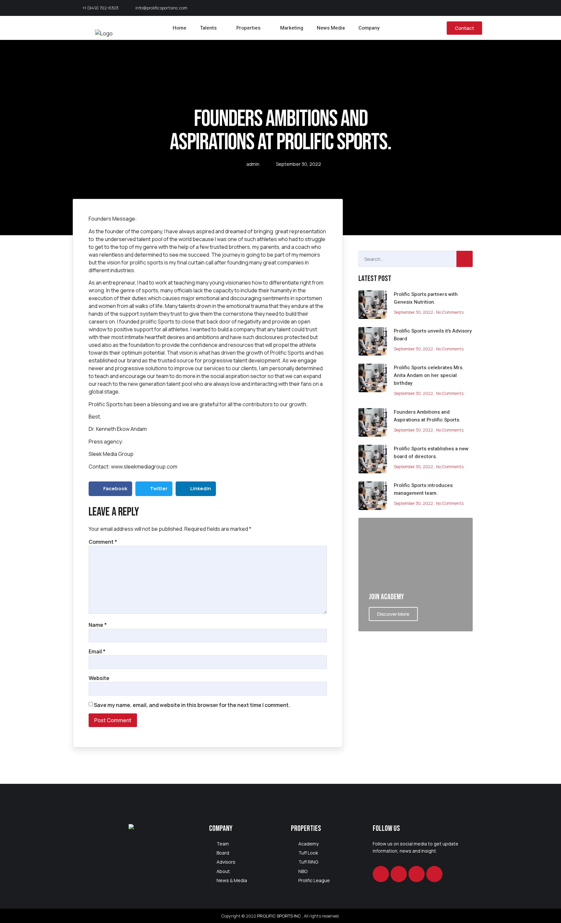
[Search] (464, 259)
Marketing (291, 27)
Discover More (393, 614)
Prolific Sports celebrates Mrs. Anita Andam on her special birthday (429, 375)
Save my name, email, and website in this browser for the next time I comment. (192, 705)
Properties (248, 27)
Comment (103, 541)
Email (97, 651)
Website (99, 678)
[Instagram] (399, 874)
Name (98, 624)
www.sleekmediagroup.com (144, 466)
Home (179, 27)
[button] (110, 488)
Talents (208, 27)
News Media (331, 27)
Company (369, 27)
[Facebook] (381, 874)
